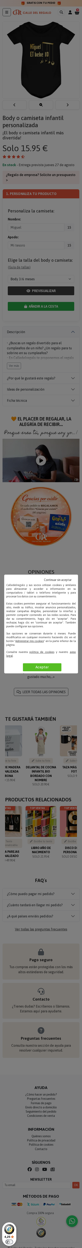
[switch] (9, 1242)
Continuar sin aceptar (58, 580)
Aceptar (42, 667)
